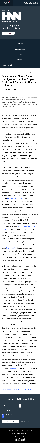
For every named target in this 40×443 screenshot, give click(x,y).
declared (12, 368)
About (20, 54)
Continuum (8, 414)
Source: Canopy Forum (9, 72)
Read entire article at (17, 389)
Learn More (25, 421)
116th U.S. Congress (15, 198)
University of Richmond (31, 3)
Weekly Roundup (10, 417)
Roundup (21, 72)
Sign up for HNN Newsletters (20, 433)
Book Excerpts (20, 49)
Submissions (20, 60)
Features (20, 44)
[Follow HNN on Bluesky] (11, 65)
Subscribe (8, 33)
